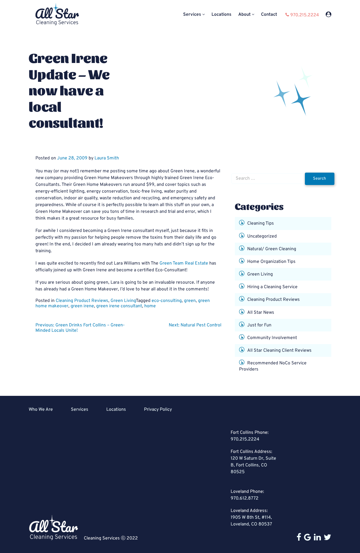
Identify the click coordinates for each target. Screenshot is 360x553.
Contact (269, 14)
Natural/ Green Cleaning (271, 249)
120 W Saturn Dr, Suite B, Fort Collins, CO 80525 (253, 465)
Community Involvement (272, 338)
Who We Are (41, 409)
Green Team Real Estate (183, 263)
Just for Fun (259, 325)
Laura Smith (106, 158)
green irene (82, 306)
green (190, 301)
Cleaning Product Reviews (82, 301)
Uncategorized (262, 236)
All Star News (260, 312)
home (150, 306)
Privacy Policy (158, 409)
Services (192, 14)
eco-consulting (167, 301)
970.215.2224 (245, 439)
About (244, 14)
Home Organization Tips (271, 262)
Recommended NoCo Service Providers (273, 366)
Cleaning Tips (260, 223)
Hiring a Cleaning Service (272, 287)
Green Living (123, 301)
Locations (221, 14)
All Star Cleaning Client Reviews (279, 350)
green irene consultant (119, 306)
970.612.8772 (244, 498)
